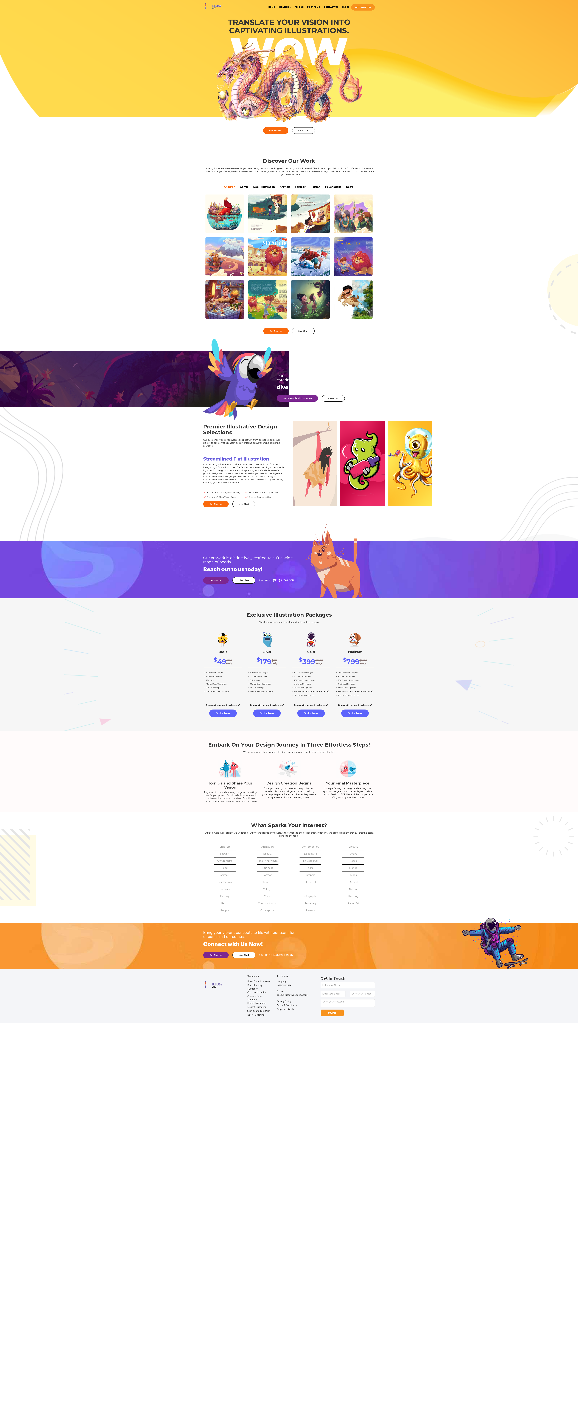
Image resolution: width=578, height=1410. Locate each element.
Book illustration (264, 186)
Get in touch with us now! (297, 398)
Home (271, 7)
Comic (244, 186)
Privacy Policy (284, 1001)
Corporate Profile (286, 1009)
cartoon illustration (257, 992)
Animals (285, 186)
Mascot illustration (257, 1007)
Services (284, 7)
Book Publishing (255, 1014)
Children (229, 186)
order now (223, 713)
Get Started (363, 7)
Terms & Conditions (287, 1005)
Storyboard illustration (258, 1011)
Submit (332, 1013)
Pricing (299, 7)
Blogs (345, 7)
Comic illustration (256, 1003)
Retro (350, 186)
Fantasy (300, 186)
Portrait (315, 186)
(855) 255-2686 (276, 580)
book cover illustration (259, 981)
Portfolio (313, 7)
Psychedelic (333, 186)
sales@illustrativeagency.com (292, 995)
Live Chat (303, 130)
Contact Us (331, 7)
